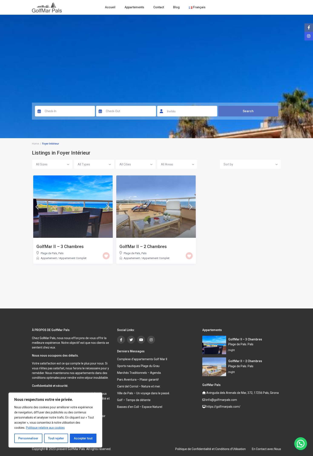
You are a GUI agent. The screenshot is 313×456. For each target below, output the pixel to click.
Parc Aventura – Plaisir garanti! (138, 379)
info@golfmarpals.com (221, 400)
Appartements (134, 7)
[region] (55, 420)
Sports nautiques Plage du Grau (138, 366)
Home (35, 143)
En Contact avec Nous (266, 449)
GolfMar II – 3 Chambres (60, 246)
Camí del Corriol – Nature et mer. (139, 386)
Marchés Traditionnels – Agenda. (139, 372)
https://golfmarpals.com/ (223, 406)
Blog (176, 7)
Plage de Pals (49, 253)
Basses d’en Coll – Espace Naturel (139, 407)
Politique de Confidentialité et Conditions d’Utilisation (210, 449)
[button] (300, 443)
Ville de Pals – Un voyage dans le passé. (143, 393)
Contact (158, 7)
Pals (60, 253)
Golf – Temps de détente (134, 400)
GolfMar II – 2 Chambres (143, 246)
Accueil (110, 7)
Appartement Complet (72, 258)
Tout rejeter (56, 438)
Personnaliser (28, 438)
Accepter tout (83, 438)
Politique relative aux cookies (45, 427)
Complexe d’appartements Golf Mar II (142, 359)
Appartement (49, 258)
